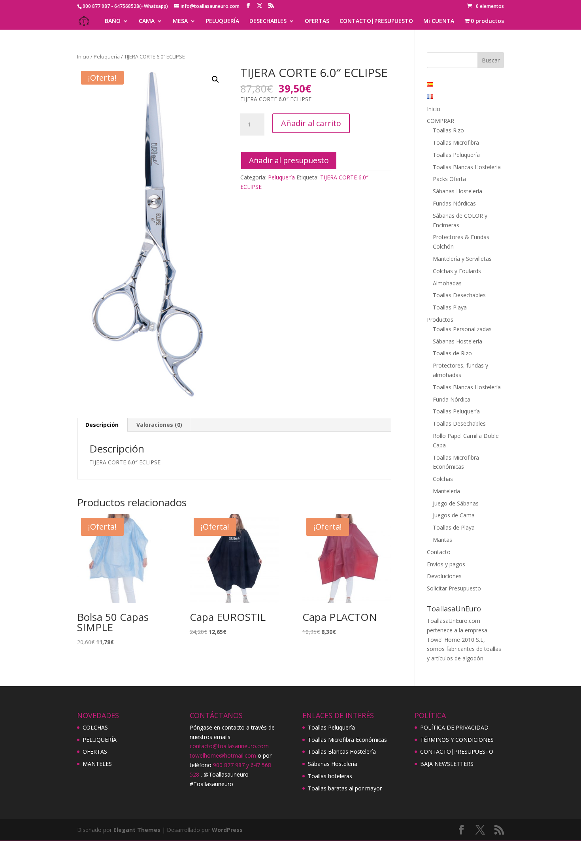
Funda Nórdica (451, 399)
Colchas (443, 479)
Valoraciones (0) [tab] (159, 424)
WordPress (227, 829)
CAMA (147, 21)
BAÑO (113, 21)
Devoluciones (444, 576)
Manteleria (446, 491)
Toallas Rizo (448, 130)
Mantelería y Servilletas (462, 258)
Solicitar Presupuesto (454, 588)
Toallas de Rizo (452, 353)
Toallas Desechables (459, 295)
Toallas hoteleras (330, 776)
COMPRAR (440, 120)
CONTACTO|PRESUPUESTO (376, 21)
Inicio (83, 56)
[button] (215, 79)
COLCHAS (95, 727)
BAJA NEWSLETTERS (446, 763)
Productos (440, 319)
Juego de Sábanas (456, 503)
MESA (180, 21)
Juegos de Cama (454, 515)
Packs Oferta (449, 179)
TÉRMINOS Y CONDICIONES (457, 739)
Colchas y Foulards (457, 271)
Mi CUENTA (438, 21)
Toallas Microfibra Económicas (347, 739)
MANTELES (97, 763)
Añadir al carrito (311, 123)
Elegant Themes (136, 829)
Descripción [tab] (102, 424)
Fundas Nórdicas (454, 203)
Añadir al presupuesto (289, 160)
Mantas (442, 539)
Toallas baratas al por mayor (345, 788)
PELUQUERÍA (222, 21)
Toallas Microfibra (456, 142)
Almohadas (447, 283)
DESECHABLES (268, 21)
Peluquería (107, 56)
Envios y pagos (446, 564)
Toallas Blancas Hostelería (467, 167)
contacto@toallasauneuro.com (229, 746)
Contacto (439, 552)
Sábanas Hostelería (457, 191)
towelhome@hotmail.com (223, 755)
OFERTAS (317, 21)
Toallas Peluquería (456, 154)
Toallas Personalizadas (462, 329)
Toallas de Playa (454, 527)
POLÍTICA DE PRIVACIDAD (454, 727)
